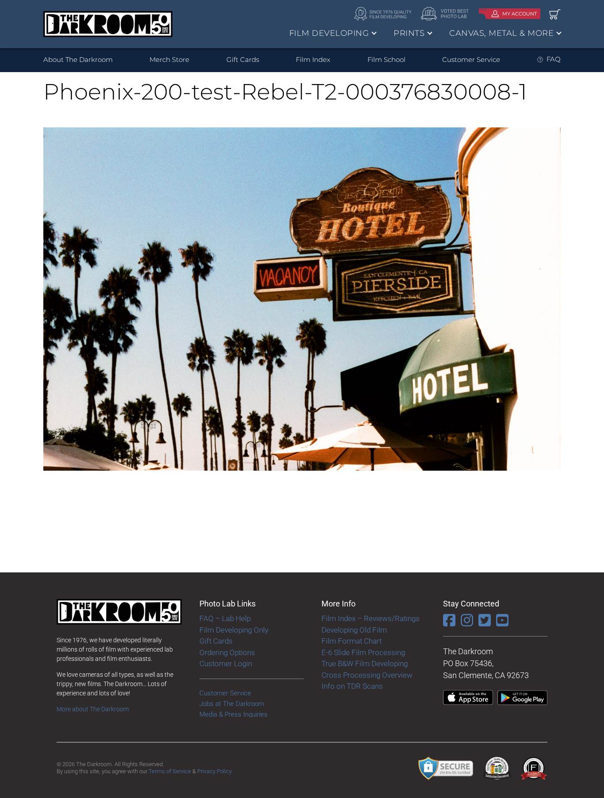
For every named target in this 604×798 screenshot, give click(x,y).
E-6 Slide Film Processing (363, 652)
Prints (409, 33)
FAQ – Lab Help (225, 618)
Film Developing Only (233, 629)
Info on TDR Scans (352, 686)
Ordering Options (227, 652)
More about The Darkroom (93, 709)
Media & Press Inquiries (233, 714)
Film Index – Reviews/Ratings (370, 618)
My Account (519, 14)
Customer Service (471, 59)
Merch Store (169, 59)
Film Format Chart (351, 641)
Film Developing (329, 33)
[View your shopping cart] (555, 14)
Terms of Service (170, 771)
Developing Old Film (354, 629)
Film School (386, 59)
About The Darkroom (78, 59)
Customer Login (225, 663)
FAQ (554, 59)
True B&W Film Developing (364, 663)
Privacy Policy (214, 771)
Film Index (313, 59)
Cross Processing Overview (367, 675)
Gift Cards (242, 59)
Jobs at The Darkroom (231, 704)
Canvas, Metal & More (501, 33)
